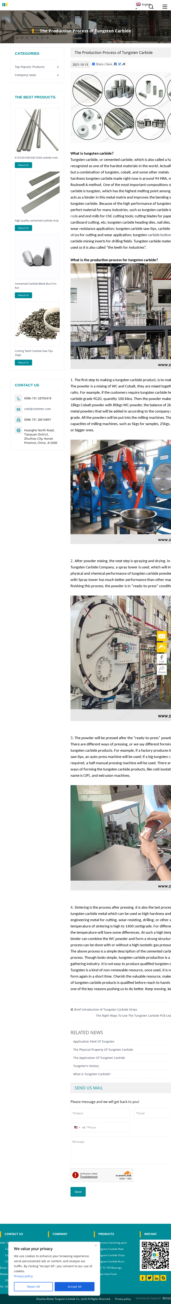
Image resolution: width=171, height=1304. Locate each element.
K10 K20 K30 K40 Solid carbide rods (36, 157)
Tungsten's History (86, 1066)
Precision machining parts (112, 1242)
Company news (25, 75)
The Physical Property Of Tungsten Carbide (103, 1050)
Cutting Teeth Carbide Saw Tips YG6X (34, 353)
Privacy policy (123, 1299)
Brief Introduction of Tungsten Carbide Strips (105, 1009)
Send (78, 1191)
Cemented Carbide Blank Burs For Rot (36, 286)
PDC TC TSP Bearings (109, 1268)
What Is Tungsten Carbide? (92, 1074)
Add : (3, 1242)
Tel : (2, 1286)
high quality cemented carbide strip (37, 220)
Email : (4, 1268)
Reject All (33, 1287)
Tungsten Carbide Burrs (110, 1261)
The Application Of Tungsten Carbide (99, 1058)
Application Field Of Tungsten (93, 1041)
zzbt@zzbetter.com (37, 409)
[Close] (95, 1245)
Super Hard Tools (107, 1274)
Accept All (75, 1287)
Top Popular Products (30, 67)
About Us (23, 165)
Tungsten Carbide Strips (111, 1255)
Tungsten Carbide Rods (110, 1249)
